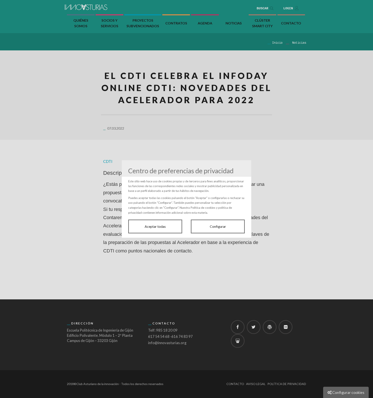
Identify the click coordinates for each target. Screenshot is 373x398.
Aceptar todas (155, 226)
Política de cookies (202, 207)
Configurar (218, 226)
